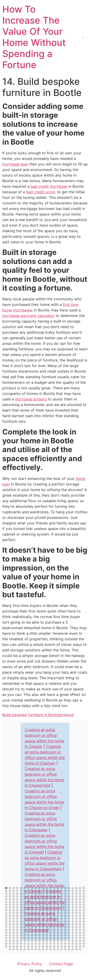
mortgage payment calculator (28, 315)
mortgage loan (15, 164)
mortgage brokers (31, 399)
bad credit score (40, 192)
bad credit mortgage (49, 186)
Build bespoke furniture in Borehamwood (38, 714)
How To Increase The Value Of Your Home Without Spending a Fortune (34, 36)
